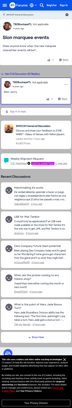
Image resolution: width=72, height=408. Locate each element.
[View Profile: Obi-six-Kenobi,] (8, 307)
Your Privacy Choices (36, 403)
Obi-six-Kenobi (22, 324)
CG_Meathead (19, 163)
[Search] (42, 5)
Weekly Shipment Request (27, 159)
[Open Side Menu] (5, 5)
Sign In (64, 5)
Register (52, 5)
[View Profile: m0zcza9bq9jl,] (8, 248)
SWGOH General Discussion (20, 14)
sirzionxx (19, 233)
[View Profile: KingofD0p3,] (8, 277)
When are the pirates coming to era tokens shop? (36, 277)
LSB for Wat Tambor (27, 217)
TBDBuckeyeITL (22, 24)
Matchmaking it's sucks (28, 187)
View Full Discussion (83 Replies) (22, 73)
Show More (38, 337)
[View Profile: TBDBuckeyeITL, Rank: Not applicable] (7, 26)
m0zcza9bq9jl (22, 262)
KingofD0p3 (20, 291)
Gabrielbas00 (21, 204)
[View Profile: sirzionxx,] (8, 219)
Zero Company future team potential (37, 246)
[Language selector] (33, 5)
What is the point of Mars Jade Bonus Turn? (38, 306)
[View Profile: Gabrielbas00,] (8, 190)
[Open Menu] (66, 14)
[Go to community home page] (18, 5)
